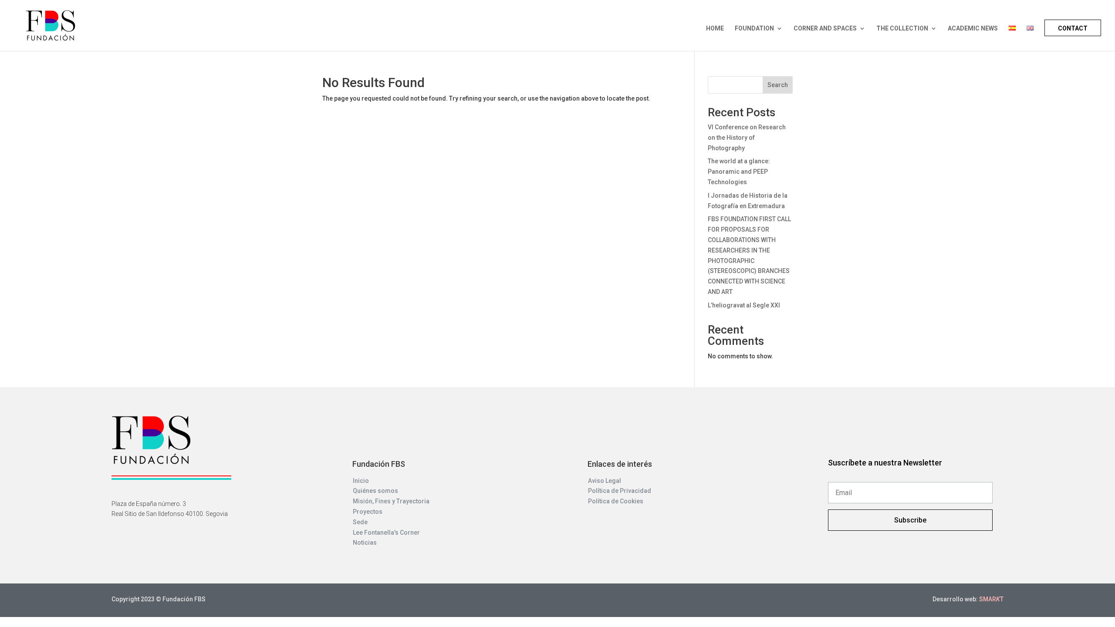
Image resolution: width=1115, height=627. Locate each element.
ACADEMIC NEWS (973, 28)
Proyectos (367, 511)
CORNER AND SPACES (825, 28)
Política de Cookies (615, 501)
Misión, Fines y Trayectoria (391, 501)
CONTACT (1073, 28)
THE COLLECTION (902, 28)
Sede (360, 522)
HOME (715, 28)
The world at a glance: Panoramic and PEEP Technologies (739, 171)
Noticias (365, 542)
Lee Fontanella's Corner (386, 532)
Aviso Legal (604, 480)
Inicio (361, 480)
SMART (991, 599)
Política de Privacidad (619, 490)
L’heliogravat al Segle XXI (744, 305)
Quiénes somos (375, 490)
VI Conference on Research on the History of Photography (747, 138)
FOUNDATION (754, 28)
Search (777, 84)
